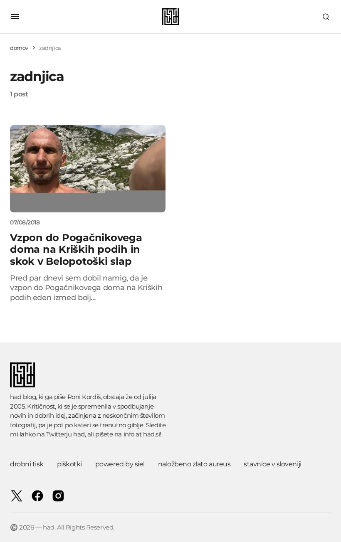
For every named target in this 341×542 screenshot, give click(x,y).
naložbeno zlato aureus (194, 464)
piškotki (69, 464)
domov (19, 47)
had (79, 434)
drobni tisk (27, 464)
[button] (15, 17)
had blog (23, 397)
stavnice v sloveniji (272, 464)
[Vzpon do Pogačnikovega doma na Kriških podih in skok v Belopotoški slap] (88, 168)
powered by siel (120, 464)
